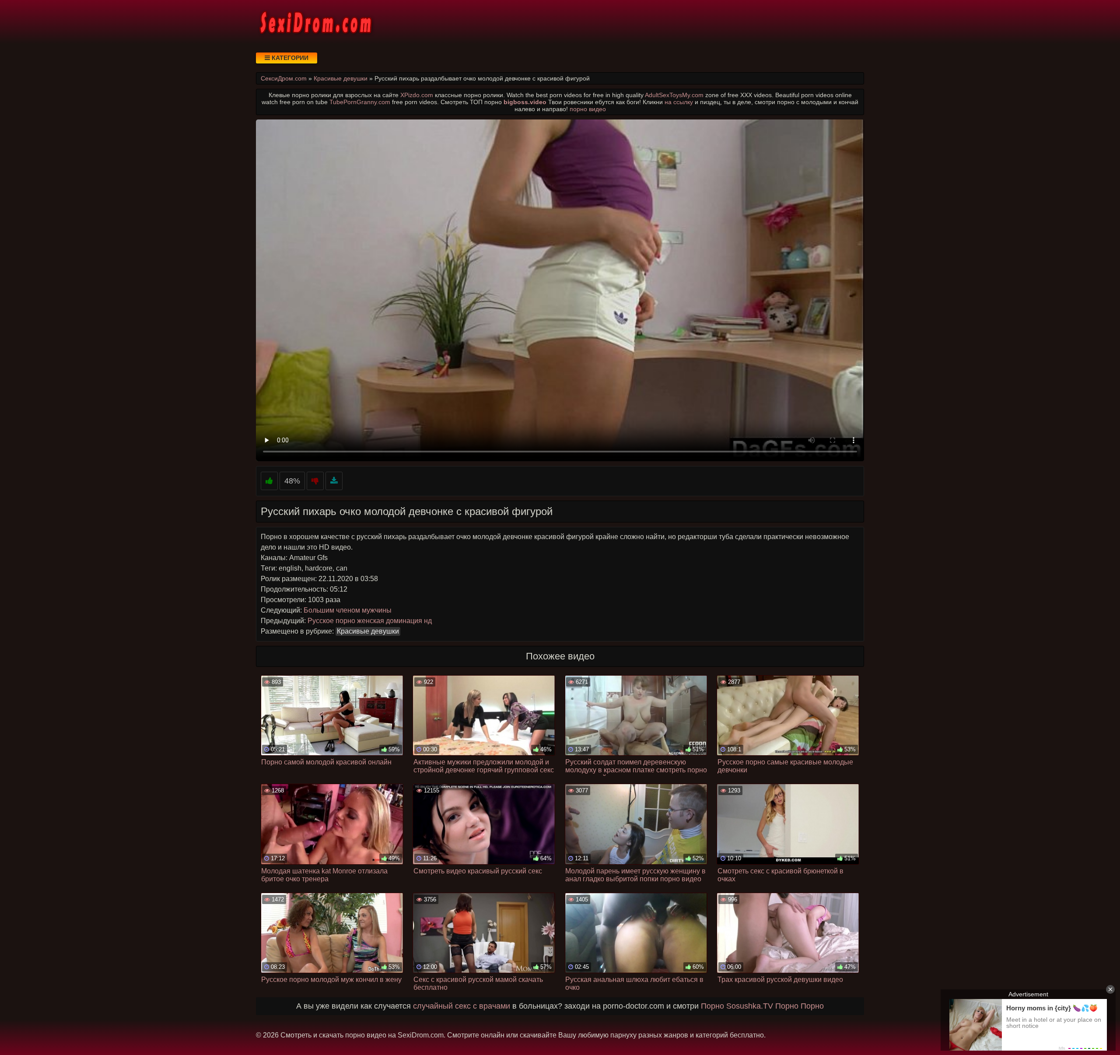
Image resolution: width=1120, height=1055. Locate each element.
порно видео (588, 108)
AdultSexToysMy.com (674, 94)
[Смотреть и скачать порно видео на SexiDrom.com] (315, 22)
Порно (712, 1006)
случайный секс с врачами (461, 1006)
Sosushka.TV (749, 1006)
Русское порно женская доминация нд (370, 620)
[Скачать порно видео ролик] (334, 481)
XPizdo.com (416, 94)
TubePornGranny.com (359, 101)
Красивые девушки (368, 631)
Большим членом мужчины (348, 610)
